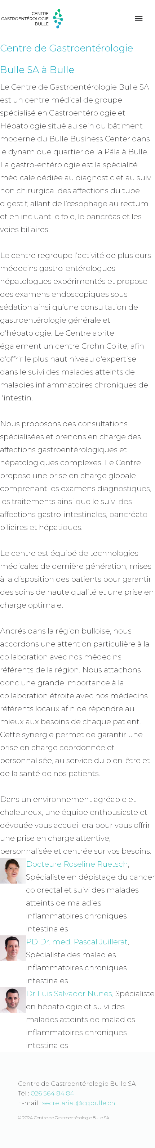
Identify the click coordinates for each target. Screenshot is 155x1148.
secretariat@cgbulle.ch (78, 1103)
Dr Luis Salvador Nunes (69, 993)
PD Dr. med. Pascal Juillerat (77, 941)
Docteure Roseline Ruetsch (77, 863)
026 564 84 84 (52, 1093)
